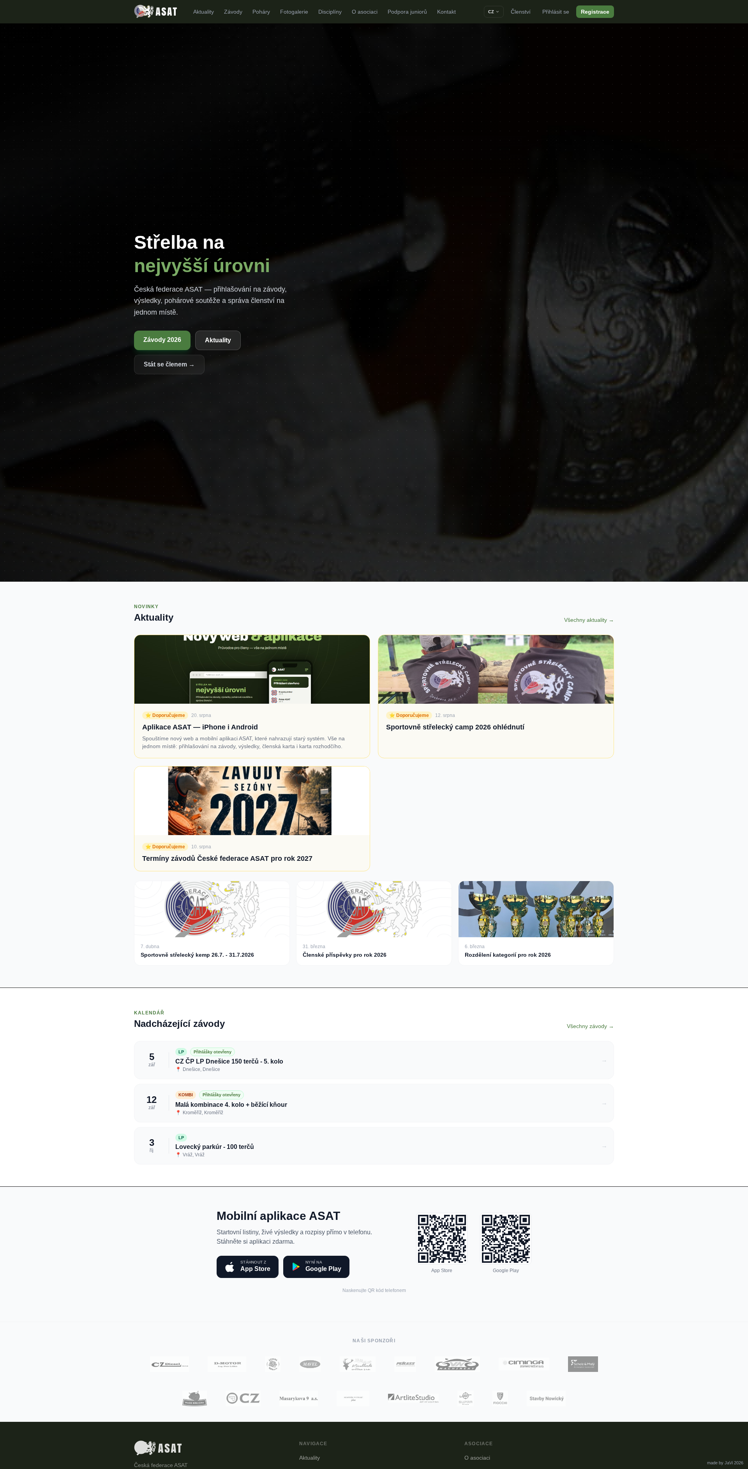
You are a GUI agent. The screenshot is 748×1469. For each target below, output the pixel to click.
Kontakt (446, 12)
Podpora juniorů (407, 12)
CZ (491, 11)
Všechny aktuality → (589, 620)
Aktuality (203, 12)
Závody (233, 12)
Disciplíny (330, 12)
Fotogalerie (294, 12)
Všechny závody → (590, 1026)
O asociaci (365, 12)
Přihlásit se (555, 12)
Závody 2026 (162, 339)
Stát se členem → (169, 364)
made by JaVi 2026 (725, 1462)
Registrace (595, 12)
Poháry (261, 12)
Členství (521, 12)
